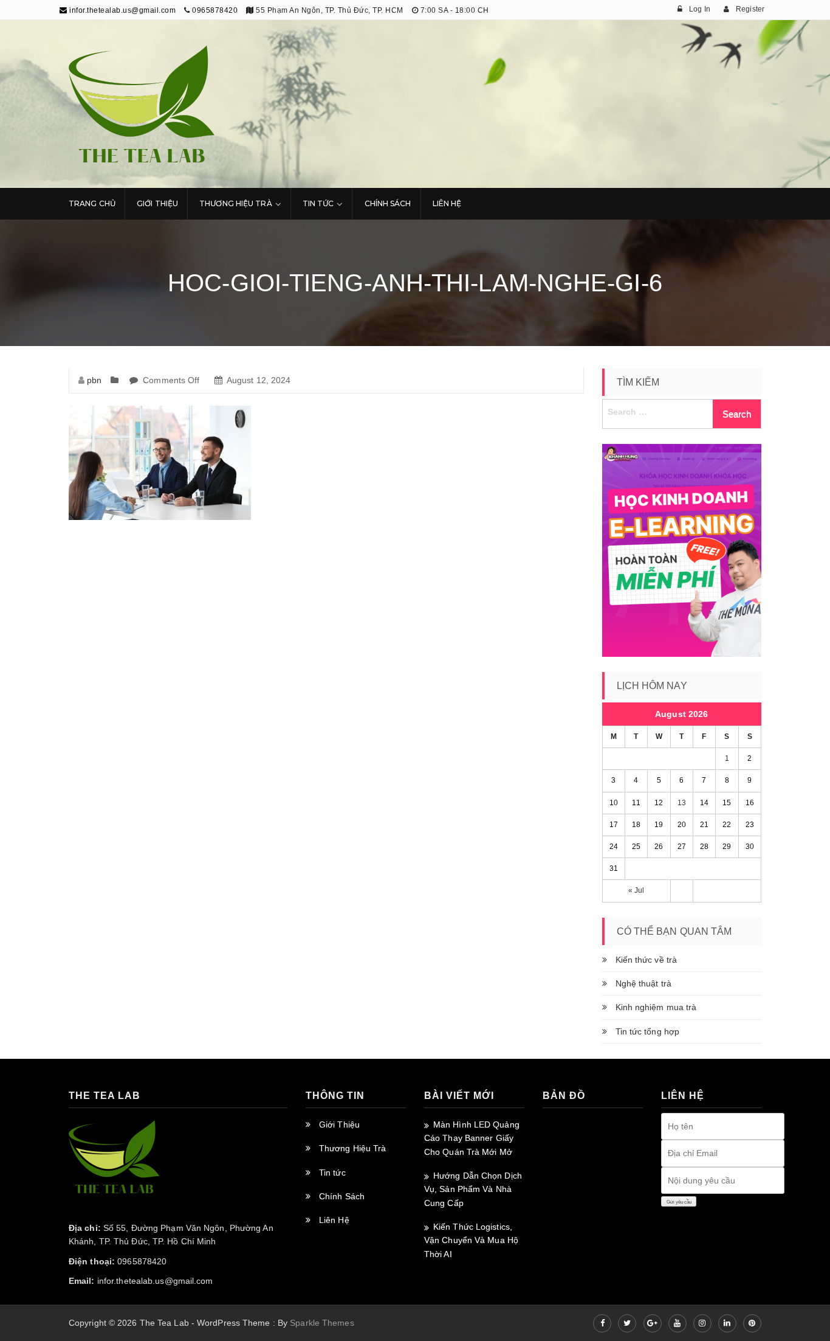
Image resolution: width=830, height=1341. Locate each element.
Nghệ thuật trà (643, 983)
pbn (94, 380)
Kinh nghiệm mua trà (656, 1007)
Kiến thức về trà (646, 960)
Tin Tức (318, 203)
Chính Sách (388, 203)
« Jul (636, 890)
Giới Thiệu (157, 203)
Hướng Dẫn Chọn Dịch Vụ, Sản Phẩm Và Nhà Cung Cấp (473, 1189)
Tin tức (332, 1172)
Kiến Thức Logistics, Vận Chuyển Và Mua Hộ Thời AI (471, 1240)
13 (681, 803)
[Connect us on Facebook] (602, 1323)
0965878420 (215, 10)
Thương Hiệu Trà (235, 203)
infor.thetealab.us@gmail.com (121, 10)
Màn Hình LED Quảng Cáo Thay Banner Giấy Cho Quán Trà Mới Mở (472, 1138)
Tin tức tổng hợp (648, 1031)
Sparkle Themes (322, 1323)
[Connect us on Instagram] (702, 1323)
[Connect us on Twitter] (627, 1323)
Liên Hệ (447, 203)
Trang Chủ (92, 203)
